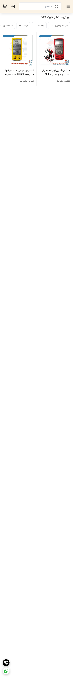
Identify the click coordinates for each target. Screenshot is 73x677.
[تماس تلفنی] (6, 662)
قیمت (25, 25)
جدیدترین (59, 25)
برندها (41, 25)
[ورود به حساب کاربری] (13, 6)
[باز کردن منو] (67, 6)
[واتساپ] (6, 670)
